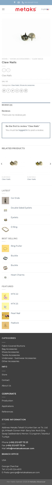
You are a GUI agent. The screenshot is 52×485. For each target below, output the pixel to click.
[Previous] (1, 168)
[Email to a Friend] (17, 91)
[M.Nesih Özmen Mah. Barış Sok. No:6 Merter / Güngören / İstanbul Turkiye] (15, 2)
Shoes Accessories (20, 59)
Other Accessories (10, 361)
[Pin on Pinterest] (21, 91)
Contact (6, 380)
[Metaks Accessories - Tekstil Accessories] (26, 9)
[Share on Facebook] (8, 91)
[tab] (26, 105)
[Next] (50, 168)
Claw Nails (37, 59)
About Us (6, 386)
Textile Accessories (11, 355)
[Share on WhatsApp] (4, 91)
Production (7, 401)
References (7, 412)
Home (5, 59)
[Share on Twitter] (13, 91)
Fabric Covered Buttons (13, 346)
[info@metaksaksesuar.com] (19, 2)
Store (4, 375)
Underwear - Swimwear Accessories (19, 358)
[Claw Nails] (13, 163)
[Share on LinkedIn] (26, 91)
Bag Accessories (9, 349)
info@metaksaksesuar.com (20, 448)
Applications (8, 406)
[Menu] (3, 9)
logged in (23, 130)
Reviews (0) (7, 105)
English (44, 9)
